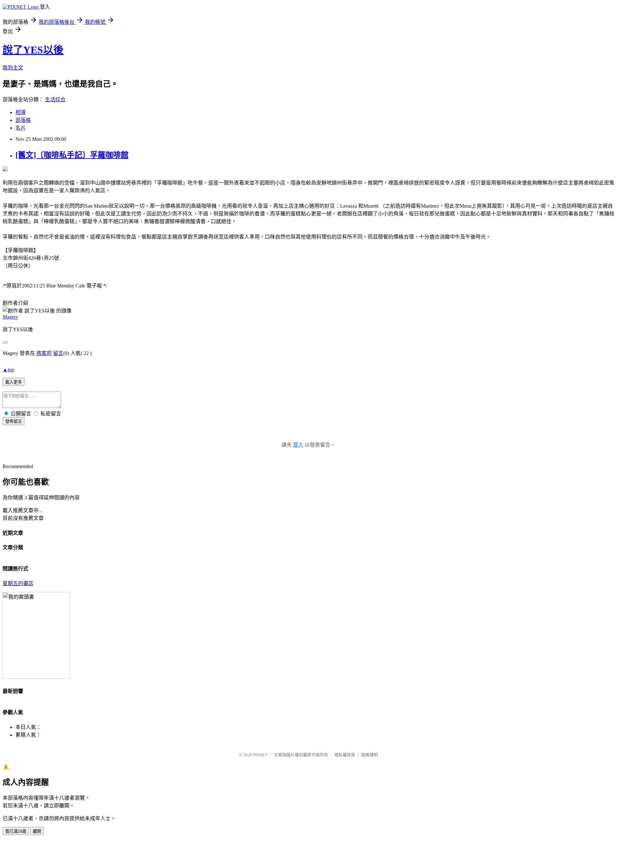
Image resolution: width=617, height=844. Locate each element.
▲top (8, 369)
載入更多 (13, 382)
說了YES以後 (33, 50)
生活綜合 (55, 99)
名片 (20, 128)
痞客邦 (44, 353)
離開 (37, 831)
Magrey (10, 317)
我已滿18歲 (15, 831)
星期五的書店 (18, 583)
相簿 (20, 112)
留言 (58, 353)
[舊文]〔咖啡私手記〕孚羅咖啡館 (72, 155)
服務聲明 (369, 754)
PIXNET (260, 754)
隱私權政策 (344, 754)
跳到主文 (13, 67)
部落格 (23, 120)
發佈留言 (13, 421)
